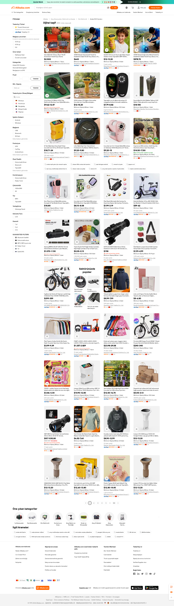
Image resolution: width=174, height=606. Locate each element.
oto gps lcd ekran (21, 536)
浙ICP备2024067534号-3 (138, 603)
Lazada (87, 597)
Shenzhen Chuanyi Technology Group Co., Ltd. (117, 66)
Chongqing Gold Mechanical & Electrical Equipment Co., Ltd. (57, 63)
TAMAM (35, 79)
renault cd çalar (118, 164)
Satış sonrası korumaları (52, 562)
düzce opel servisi (79, 536)
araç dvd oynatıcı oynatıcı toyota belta (113, 169)
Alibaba (45, 19)
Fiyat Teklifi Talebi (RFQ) (81, 557)
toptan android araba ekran (138, 169)
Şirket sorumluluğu (21, 558)
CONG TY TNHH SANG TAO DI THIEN (145, 63)
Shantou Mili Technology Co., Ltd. (84, 210)
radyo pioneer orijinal (38, 532)
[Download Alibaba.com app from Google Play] (151, 588)
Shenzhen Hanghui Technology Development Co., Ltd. (147, 109)
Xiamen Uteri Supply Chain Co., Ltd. (144, 258)
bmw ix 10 (93, 169)
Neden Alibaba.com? (22, 551)
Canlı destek (107, 554)
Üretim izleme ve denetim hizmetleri (56, 566)
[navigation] (27, 261)
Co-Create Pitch (21, 554)
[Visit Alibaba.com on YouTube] (150, 574)
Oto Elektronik (82, 19)
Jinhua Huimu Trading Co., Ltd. (53, 210)
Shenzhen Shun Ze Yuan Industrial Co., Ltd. (87, 154)
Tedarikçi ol (136, 551)
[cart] (133, 8)
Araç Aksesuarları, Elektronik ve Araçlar (63, 19)
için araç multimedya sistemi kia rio (57, 169)
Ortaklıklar (136, 566)
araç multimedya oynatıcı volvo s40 (59, 532)
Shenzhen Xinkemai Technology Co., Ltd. (146, 156)
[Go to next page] (118, 503)
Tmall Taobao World (77, 597)
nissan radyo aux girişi (79, 169)
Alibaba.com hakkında (23, 546)
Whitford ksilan (146, 532)
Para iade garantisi (50, 554)
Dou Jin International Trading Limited (115, 259)
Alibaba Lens (26, 588)
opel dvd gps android (102, 164)
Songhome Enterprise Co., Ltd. (113, 212)
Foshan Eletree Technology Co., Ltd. (55, 399)
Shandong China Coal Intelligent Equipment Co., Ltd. (87, 63)
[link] (171, 586)
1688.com (66, 597)
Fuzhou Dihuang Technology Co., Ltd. (85, 258)
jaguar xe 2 (131, 164)
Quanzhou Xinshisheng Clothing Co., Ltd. (116, 352)
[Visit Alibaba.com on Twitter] (142, 574)
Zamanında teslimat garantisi (54, 558)
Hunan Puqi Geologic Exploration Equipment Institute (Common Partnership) (87, 354)
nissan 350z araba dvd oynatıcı (81, 164)
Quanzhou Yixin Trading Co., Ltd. (113, 305)
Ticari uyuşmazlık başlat (111, 558)
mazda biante (120, 532)
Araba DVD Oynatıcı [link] (96, 19)
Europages (116, 597)
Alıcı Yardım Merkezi (110, 551)
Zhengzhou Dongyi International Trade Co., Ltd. (57, 157)
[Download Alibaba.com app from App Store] (137, 588)
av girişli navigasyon (95, 536)
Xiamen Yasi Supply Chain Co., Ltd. (54, 352)
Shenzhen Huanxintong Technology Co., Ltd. (117, 111)
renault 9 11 (120, 536)
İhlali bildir (107, 570)
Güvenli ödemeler (50, 551)
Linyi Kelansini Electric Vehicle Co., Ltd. (146, 212)
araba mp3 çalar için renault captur (57, 164)
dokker (109, 536)
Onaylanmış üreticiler (81, 553)
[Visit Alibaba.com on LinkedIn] (138, 574)
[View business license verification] (105, 603)
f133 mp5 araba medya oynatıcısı (41, 536)
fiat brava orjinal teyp (62, 536)
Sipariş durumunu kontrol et (141, 558)
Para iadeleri (107, 562)
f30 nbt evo (132, 532)
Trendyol (108, 597)
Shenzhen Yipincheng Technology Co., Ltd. (117, 154)
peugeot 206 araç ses (104, 532)
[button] (108, 7)
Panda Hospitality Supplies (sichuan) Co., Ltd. (147, 305)
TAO (102, 597)
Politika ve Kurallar (50, 570)
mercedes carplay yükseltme (83, 532)
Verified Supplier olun (139, 562)
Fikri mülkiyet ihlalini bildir (111, 566)
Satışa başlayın (137, 554)
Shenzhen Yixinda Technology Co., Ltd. (56, 110)
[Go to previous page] (86, 503)
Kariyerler (18, 562)
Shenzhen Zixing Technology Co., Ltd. (55, 259)
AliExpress (58, 597)
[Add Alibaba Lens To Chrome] (42, 588)
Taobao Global (95, 597)
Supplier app (83, 588)
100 (114, 503)
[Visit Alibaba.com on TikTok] (154, 574)
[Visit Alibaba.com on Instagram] (146, 574)
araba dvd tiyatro (21, 532)
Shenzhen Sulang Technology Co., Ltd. (86, 111)
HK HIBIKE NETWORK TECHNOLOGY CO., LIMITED (57, 305)
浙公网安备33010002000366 (119, 603)
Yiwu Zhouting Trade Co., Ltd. (143, 352)
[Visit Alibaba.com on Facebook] (134, 574)
